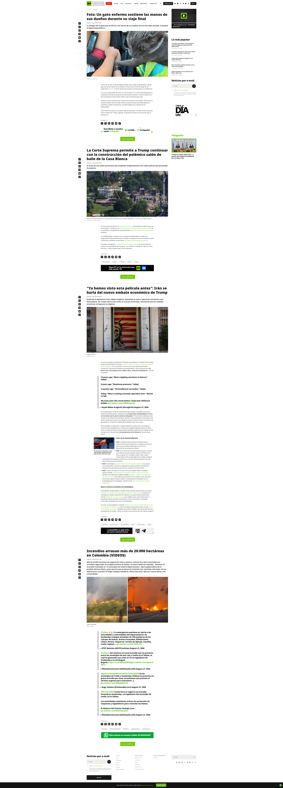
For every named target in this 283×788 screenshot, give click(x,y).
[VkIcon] (175, 3)
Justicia (114, 262)
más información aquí (147, 785)
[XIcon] (180, 3)
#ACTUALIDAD (107, 692)
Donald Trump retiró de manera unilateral (128, 464)
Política (129, 262)
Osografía (177, 135)
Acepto (181, 90)
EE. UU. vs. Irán (113, 524)
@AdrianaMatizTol (122, 673)
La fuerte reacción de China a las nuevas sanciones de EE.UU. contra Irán (183, 52)
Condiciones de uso (139, 769)
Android (155, 758)
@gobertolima (107, 673)
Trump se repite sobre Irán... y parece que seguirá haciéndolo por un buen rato (183, 156)
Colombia (104, 729)
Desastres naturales (115, 729)
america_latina (146, 729)
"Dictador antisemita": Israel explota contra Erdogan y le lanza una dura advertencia (183, 45)
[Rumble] (178, 3)
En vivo (109, 3)
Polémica (122, 262)
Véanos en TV (168, 3)
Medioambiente (135, 729)
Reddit (111, 89)
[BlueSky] (186, 3)
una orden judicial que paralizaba (140, 230)
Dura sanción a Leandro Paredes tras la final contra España (183, 65)
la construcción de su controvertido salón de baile (135, 228)
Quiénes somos (138, 758)
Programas (128, 3)
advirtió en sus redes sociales (115, 497)
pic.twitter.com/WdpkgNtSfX (114, 683)
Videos (117, 762)
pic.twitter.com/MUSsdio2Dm (114, 710)
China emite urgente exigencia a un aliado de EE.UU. (182, 59)
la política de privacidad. (182, 90)
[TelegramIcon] (183, 3)
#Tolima (104, 632)
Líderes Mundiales (120, 769)
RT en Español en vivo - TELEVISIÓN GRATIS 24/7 (184, 25)
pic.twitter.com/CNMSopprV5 (121, 403)
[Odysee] (182, 762)
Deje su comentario (127, 139)
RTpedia (118, 767)
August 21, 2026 (141, 407)
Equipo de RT (153, 3)
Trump (136, 262)
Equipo (136, 762)
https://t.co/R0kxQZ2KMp (120, 662)
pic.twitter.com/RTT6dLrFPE (129, 644)
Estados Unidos (105, 262)
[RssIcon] (195, 762)
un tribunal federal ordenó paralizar (127, 244)
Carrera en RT (138, 767)
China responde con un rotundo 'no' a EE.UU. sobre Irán (182, 72)
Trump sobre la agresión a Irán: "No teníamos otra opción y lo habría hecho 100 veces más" (103, 452)
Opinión (136, 3)
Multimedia (143, 3)
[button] (184, 16)
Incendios (125, 729)
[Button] (160, 3)
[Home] (89, 3)
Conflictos (104, 524)
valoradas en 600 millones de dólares (136, 240)
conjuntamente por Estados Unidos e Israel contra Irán (130, 473)
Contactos (137, 760)
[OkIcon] (188, 3)
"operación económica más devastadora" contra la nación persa (121, 493)
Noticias (116, 3)
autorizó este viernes (125, 226)
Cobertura (137, 764)
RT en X (99, 777)
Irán (133, 524)
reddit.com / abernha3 (92, 79)
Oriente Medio (140, 524)
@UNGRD (135, 673)
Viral (121, 3)
